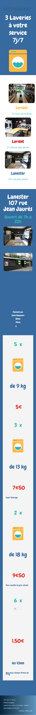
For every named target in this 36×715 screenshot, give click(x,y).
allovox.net (28, 711)
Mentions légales (9, 702)
